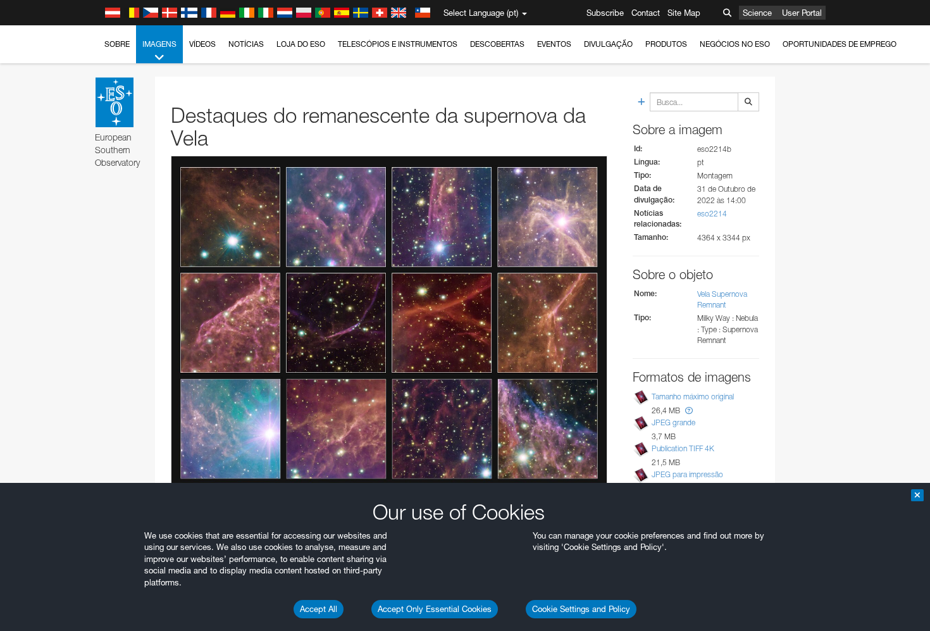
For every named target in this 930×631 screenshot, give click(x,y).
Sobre (117, 44)
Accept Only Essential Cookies (435, 609)
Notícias (246, 44)
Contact (645, 13)
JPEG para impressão (687, 474)
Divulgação (608, 44)
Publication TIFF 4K (683, 448)
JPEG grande (673, 422)
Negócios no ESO (735, 44)
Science (757, 13)
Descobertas (497, 44)
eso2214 (712, 213)
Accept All (318, 609)
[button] (689, 410)
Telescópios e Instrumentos (397, 44)
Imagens (159, 44)
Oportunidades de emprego (839, 44)
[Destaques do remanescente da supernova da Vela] (389, 323)
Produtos (666, 44)
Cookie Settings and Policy (581, 609)
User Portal (802, 13)
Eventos (554, 44)
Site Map (683, 13)
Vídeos (202, 44)
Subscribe (605, 13)
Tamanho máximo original (693, 396)
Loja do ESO (300, 44)
